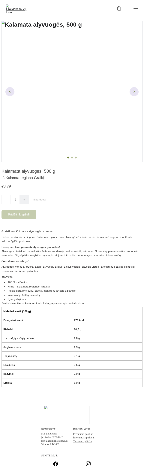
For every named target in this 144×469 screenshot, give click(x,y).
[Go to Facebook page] (57, 463)
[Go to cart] (119, 8)
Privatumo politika (83, 434)
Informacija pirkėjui (83, 437)
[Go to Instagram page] (88, 463)
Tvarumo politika (82, 441)
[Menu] (136, 8)
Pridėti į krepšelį (19, 214)
